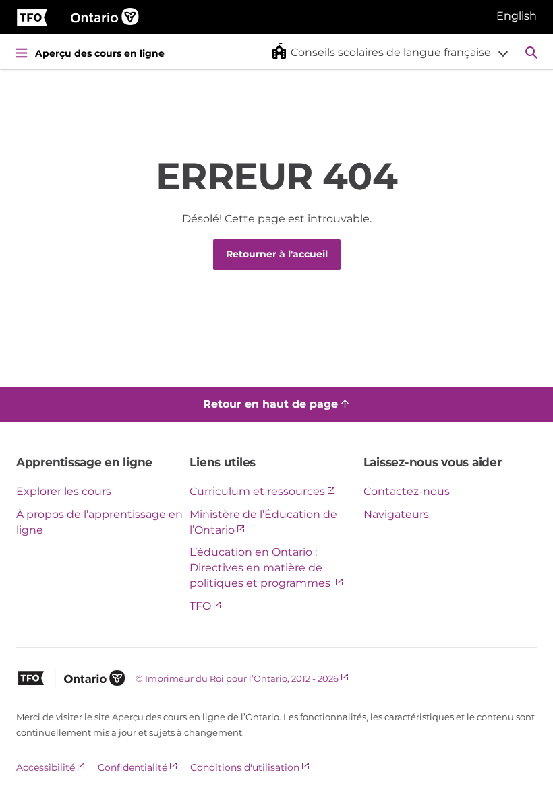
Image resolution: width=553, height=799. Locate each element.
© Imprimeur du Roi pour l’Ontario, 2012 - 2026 (237, 678)
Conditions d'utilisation (244, 767)
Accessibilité (45, 767)
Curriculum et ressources (257, 491)
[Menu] (21, 51)
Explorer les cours (63, 491)
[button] (374, 51)
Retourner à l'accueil (277, 254)
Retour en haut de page (270, 403)
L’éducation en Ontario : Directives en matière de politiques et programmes (261, 567)
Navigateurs (396, 514)
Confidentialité (132, 767)
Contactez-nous (406, 491)
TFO (200, 606)
